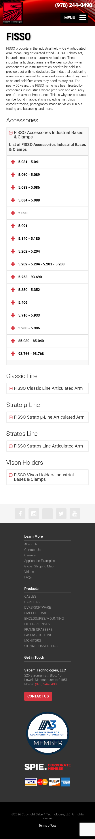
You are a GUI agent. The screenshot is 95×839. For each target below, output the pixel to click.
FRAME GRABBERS (38, 630)
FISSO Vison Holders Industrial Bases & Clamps (44, 477)
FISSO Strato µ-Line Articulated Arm (49, 417)
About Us (31, 544)
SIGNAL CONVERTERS (40, 646)
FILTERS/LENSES (37, 624)
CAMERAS (32, 602)
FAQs (28, 577)
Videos (29, 572)
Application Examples (39, 561)
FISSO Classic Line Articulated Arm (48, 388)
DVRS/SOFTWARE (37, 608)
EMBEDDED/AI (35, 613)
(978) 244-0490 (46, 684)
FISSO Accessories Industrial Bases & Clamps (48, 135)
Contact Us (32, 550)
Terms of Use (47, 825)
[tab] (47, 135)
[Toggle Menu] (74, 18)
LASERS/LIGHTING (38, 635)
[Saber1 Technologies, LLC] (13, 13)
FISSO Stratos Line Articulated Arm (48, 446)
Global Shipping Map (38, 566)
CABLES (30, 596)
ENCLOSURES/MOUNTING (44, 619)
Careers (30, 555)
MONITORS (32, 641)
